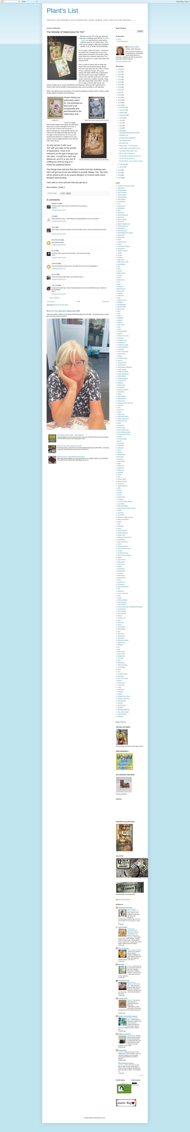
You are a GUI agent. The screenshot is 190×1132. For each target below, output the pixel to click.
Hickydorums (122, 1050)
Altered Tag (121, 235)
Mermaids (120, 526)
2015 (119, 97)
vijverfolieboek (131, 1035)
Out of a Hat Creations (124, 555)
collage (120, 356)
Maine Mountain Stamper (126, 1063)
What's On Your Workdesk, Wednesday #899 (63, 311)
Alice (119, 210)
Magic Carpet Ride (123, 519)
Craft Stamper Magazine (125, 367)
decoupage (121, 387)
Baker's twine (121, 273)
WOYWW (120, 707)
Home (78, 301)
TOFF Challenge (122, 665)
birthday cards (122, 300)
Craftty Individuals (123, 371)
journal (120, 490)
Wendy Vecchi (122, 705)
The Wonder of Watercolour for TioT (129, 156)
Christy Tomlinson (123, 347)
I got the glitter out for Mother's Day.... (130, 148)
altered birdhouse (123, 215)
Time (119, 660)
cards (119, 329)
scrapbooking (122, 609)
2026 (119, 69)
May (120, 125)
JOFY (119, 488)
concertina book (122, 358)
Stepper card (121, 642)
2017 (119, 92)
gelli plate (120, 448)
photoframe (121, 569)
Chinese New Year (123, 336)
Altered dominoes (123, 226)
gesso (119, 450)
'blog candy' (121, 188)
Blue (119, 311)
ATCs (119, 269)
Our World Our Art (123, 553)
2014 (119, 100)
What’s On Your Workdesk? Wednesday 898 (133, 984)
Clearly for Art (122, 354)
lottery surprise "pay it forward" (127, 508)
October (121, 112)
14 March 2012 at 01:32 (59, 245)
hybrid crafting (122, 479)
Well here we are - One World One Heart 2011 (71, 456)
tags (119, 649)
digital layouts (122, 396)
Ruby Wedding (122, 602)
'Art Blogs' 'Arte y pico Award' (126, 186)
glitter (119, 463)
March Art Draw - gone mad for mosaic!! (131, 161)
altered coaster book (124, 224)
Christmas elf (121, 342)
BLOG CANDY (122, 307)
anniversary (121, 248)
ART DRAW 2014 (123, 41)
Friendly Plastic (122, 439)
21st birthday (121, 201)
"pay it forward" (122, 192)
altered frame (121, 228)
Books (119, 316)
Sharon (54, 274)
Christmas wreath (123, 345)
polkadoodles (122, 577)
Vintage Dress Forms (124, 696)
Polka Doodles (122, 927)
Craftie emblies (122, 369)
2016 (119, 95)
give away (121, 457)
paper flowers (122, 560)
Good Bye (121, 1065)
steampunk (121, 638)
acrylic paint (121, 206)
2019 (119, 87)
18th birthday (121, 199)
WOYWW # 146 (123, 143)
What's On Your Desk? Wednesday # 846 (69, 446)
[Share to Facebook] (68, 193)
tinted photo (121, 662)
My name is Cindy (133, 47)
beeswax (120, 286)
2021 (119, 82)
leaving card (121, 497)
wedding (120, 703)
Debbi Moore (121, 385)
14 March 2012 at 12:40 (59, 257)
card (119, 327)
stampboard (121, 636)
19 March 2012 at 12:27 (59, 294)
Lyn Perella (121, 515)
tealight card (121, 656)
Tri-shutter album (123, 674)
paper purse (121, 562)
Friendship (121, 443)
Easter (119, 412)
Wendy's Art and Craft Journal (127, 1016)
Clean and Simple (123, 351)
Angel (119, 239)
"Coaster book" (122, 190)
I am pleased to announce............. (129, 158)
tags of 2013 (121, 654)
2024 (119, 74)
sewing (120, 616)
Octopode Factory (123, 546)
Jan (53, 216)
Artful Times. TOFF (123, 262)
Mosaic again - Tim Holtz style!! (128, 145)
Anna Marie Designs (124, 246)
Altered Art (121, 213)
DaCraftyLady (56, 240)
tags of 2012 (121, 651)
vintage (120, 694)
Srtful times (121, 633)
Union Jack (121, 685)
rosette (120, 598)
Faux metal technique (124, 432)
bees (119, 284)
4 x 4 (119, 204)
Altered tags (121, 237)
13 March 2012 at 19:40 (59, 234)
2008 (119, 178)
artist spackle (121, 264)
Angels (120, 244)
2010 (119, 172)
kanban (120, 492)
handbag (120, 472)
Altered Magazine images (125, 233)
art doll (120, 253)
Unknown (54, 263)
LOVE (119, 510)
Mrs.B (53, 251)
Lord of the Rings (123, 506)
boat (119, 313)
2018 (119, 90)
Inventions (121, 483)
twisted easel (121, 683)
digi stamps (121, 392)
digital (119, 394)
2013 (119, 102)
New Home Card (123, 542)
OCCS (119, 544)
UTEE (119, 687)
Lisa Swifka (121, 504)
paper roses (121, 564)
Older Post (105, 301)
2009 (119, 175)
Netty (53, 227)
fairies (119, 423)
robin (119, 595)
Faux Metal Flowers (123, 430)
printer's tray (121, 582)
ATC (119, 266)
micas (119, 528)
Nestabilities (121, 539)
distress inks (121, 401)
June (121, 123)
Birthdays (120, 302)
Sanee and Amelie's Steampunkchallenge (130, 607)
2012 (119, 105)
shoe (119, 620)
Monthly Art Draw (123, 533)
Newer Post (50, 301)
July (120, 120)
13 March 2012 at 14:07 (59, 210)
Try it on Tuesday (123, 678)
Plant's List (62, 10)
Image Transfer (122, 481)
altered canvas (122, 219)
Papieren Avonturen (124, 1034)
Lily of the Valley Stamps (125, 501)
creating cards (122, 998)
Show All (141, 1075)
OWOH (120, 557)
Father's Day (121, 427)
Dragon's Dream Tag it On (125, 403)
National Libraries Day (124, 537)
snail (119, 631)
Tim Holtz (120, 658)
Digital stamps (122, 398)
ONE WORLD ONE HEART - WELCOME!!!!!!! (70, 435)
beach (119, 277)
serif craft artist (122, 613)
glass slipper (121, 461)
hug (119, 477)
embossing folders (123, 416)
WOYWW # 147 (123, 135)
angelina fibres (122, 242)
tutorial (120, 680)
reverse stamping (123, 593)
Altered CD (121, 221)
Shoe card (121, 622)
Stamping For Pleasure (125, 907)
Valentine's (121, 689)
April (120, 128)
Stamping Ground (123, 980)
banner (120, 275)
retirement (121, 591)
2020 (119, 85)
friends (120, 441)
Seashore (130, 1000)
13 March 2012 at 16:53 (59, 221)
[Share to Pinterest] (70, 193)
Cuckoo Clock (122, 380)
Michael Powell (122, 530)
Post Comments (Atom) (62, 305)
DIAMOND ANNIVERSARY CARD (129, 133)
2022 (119, 79)
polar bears (121, 575)
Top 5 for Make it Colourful (134, 950)
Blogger (103, 1118)
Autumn (120, 271)
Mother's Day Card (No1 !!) (127, 153)
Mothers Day (121, 535)
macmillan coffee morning (125, 517)
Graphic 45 (121, 468)
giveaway (120, 459)
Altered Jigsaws (122, 230)
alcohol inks (121, 208)
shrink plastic (121, 627)
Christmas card (122, 340)
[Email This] (61, 193)
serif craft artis (122, 611)
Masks (119, 522)
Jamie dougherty (123, 486)
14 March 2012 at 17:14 (59, 268)
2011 (119, 170)
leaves (119, 495)
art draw (120, 255)
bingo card (121, 291)
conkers (120, 360)
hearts (119, 474)
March (121, 130)
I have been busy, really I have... (128, 151)
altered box (121, 217)
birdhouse (121, 295)
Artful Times (121, 260)
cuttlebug (120, 383)
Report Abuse (121, 722)
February (122, 164)
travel (119, 669)
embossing (121, 414)
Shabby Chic (121, 618)
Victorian (120, 692)
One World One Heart (124, 548)
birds (119, 298)
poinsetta (120, 573)
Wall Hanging (122, 701)
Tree (119, 672)
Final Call (120, 1052)
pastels (120, 566)
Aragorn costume (123, 251)
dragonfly (120, 405)
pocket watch (121, 571)
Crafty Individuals (123, 378)
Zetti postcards (122, 714)
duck (119, 407)
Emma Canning (122, 421)
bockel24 (121, 964)
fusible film (121, 445)
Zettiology (120, 716)
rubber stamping (122, 600)
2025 (119, 72)
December (122, 107)
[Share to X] (66, 193)
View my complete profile (123, 61)
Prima (119, 580)
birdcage (120, 293)
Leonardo (120, 499)
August (121, 118)
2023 (119, 77)
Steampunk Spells (123, 640)
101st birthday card (125, 140)
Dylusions (120, 410)
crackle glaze (121, 365)
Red (119, 589)
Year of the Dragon (123, 712)
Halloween (121, 470)
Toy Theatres (121, 667)
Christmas (121, 338)
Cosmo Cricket (122, 363)
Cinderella (121, 349)
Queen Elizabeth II (123, 586)
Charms (120, 333)
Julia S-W (54, 285)
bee (119, 282)
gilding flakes (121, 454)
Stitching (120, 645)
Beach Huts (121, 280)
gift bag (120, 452)
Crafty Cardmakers (123, 374)
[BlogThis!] (63, 193)
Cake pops (121, 324)
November (122, 110)
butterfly (120, 320)
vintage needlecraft (123, 698)
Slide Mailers (121, 629)
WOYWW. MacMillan (124, 709)
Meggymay (55, 203)
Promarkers (121, 584)
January (122, 167)
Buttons (120, 322)
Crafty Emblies (122, 376)
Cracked (129, 966)
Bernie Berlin (121, 289)
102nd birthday (122, 197)
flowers (120, 436)
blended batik (122, 304)
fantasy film (121, 425)
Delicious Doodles (123, 389)
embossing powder (123, 419)
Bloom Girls (121, 309)
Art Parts (120, 257)
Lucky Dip (120, 513)
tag (118, 647)
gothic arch (121, 466)
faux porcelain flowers (124, 434)
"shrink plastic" (122, 195)
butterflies (120, 318)
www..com (124, 1083)
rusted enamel (122, 604)
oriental (120, 551)
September (122, 115)
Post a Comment (54, 298)
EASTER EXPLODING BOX (127, 138)
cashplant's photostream (127, 1089)
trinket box (121, 676)
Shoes (119, 625)
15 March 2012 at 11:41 (59, 279)
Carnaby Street (122, 331)
